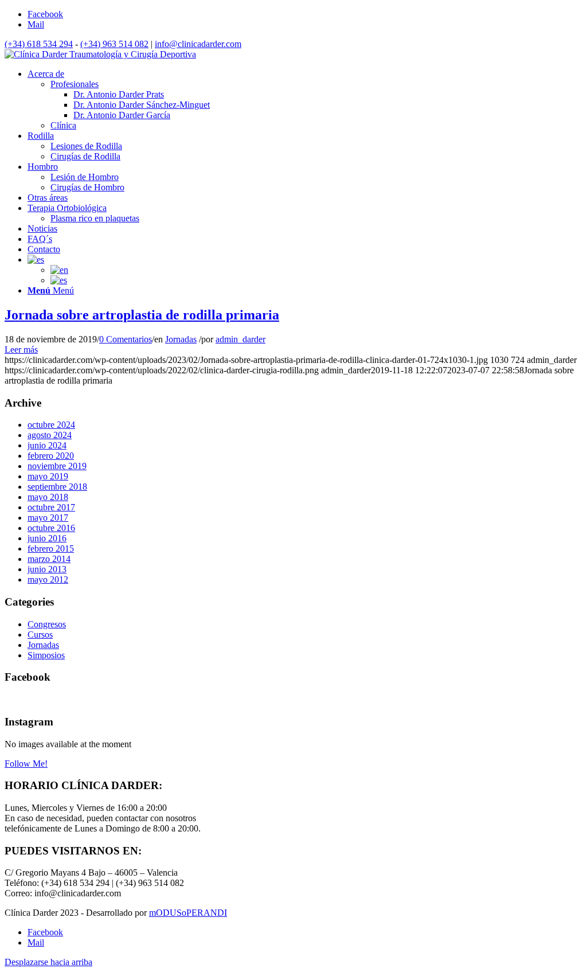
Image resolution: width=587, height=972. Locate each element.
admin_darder (240, 339)
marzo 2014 (49, 559)
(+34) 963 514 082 (114, 44)
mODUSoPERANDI (188, 913)
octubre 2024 (51, 425)
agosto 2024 (50, 435)
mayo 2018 (48, 497)
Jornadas (181, 339)
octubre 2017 (51, 507)
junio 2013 (47, 569)
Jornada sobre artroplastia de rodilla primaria (142, 314)
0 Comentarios (125, 339)
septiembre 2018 (57, 486)
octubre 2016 (51, 528)
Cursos (40, 634)
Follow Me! (26, 763)
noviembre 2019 (57, 466)
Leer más (21, 349)
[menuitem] (46, 74)
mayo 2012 (48, 579)
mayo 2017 (48, 517)
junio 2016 (47, 538)
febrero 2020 (51, 455)
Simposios (46, 655)
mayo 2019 (48, 476)
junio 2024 (47, 445)
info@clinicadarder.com (198, 44)
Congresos (47, 624)
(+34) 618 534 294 (39, 44)
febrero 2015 (51, 548)
